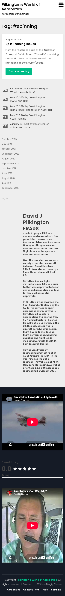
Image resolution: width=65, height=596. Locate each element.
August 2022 (8, 158)
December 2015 (10, 188)
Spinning (56, 590)
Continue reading (19, 71)
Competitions (31, 590)
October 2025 (9, 139)
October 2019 (9, 168)
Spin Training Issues (21, 44)
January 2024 (9, 148)
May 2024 (7, 144)
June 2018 (7, 173)
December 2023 (10, 153)
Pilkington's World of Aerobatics (21, 7)
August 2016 (8, 178)
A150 (45, 590)
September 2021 (10, 163)
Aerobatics (13, 590)
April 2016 (7, 183)
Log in (5, 198)
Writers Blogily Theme (49, 584)
